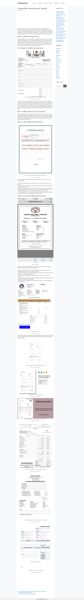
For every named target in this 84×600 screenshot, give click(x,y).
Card (57, 53)
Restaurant (28, 365)
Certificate (58, 55)
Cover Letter (58, 60)
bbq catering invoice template (40, 591)
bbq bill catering (22, 591)
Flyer (57, 64)
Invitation (58, 65)
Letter (57, 69)
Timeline (58, 78)
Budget (57, 50)
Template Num (22, 3)
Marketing (35, 331)
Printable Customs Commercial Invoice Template (60, 25)
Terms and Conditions (47, 3)
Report (57, 74)
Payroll (57, 71)
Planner (57, 72)
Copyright (40, 3)
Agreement (58, 48)
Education (58, 62)
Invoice (57, 67)
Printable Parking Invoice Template (25, 592)
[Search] (65, 86)
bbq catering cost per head (30, 591)
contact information (35, 183)
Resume (57, 76)
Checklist (58, 59)
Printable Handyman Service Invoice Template (27, 593)
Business (58, 52)
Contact (34, 3)
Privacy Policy (57, 3)
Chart (57, 57)
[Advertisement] (35, 20)
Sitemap (63, 3)
